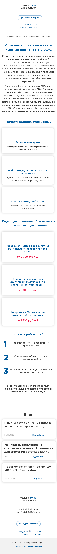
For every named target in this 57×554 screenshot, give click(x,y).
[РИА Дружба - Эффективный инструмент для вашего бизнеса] (35, 533)
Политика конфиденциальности (28, 546)
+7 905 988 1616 (29, 27)
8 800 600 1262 (29, 25)
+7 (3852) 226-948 (29, 512)
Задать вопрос (31, 17)
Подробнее (38, 435)
